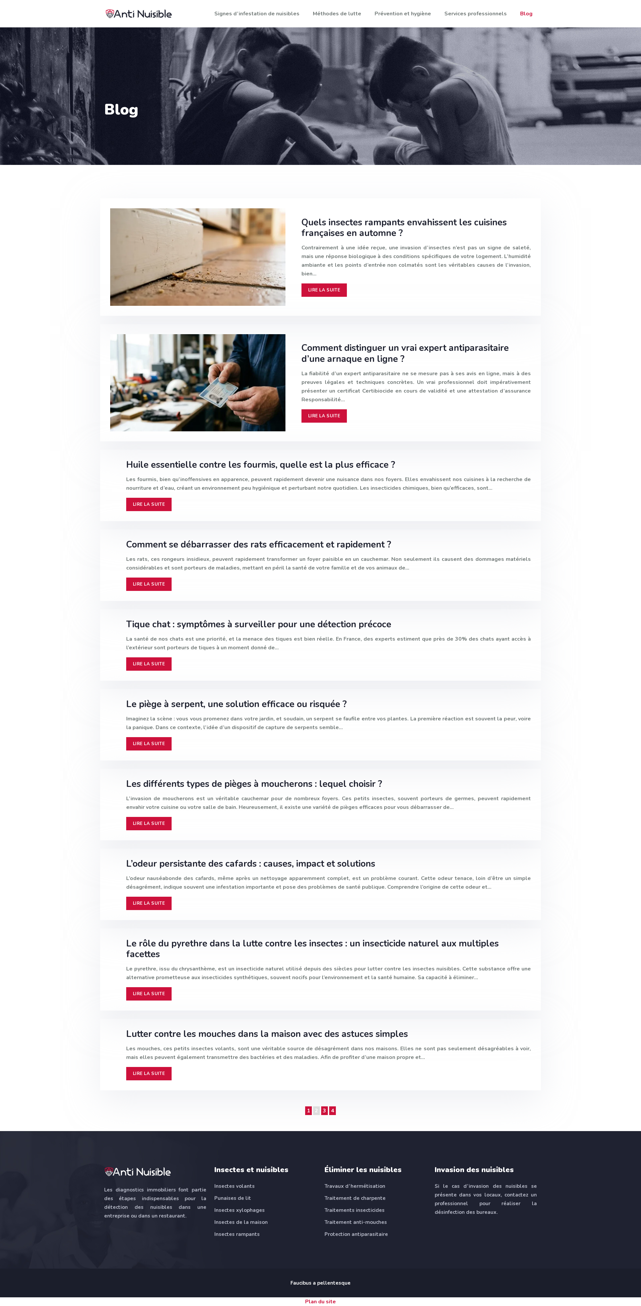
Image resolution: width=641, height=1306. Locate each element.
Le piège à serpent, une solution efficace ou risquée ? (236, 704)
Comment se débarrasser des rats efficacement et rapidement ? (258, 544)
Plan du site (320, 1301)
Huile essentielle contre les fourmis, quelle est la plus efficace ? (260, 465)
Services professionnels (475, 13)
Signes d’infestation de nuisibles (256, 13)
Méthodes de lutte (337, 13)
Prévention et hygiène (403, 13)
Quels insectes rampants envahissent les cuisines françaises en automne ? (404, 227)
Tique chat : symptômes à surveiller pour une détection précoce (258, 624)
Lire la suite (324, 290)
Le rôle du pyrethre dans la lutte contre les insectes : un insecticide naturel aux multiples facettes (312, 948)
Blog (526, 13)
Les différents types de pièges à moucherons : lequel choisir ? (254, 784)
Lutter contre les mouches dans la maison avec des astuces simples (267, 1034)
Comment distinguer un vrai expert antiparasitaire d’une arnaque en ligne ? (405, 353)
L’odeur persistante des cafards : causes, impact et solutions (250, 864)
